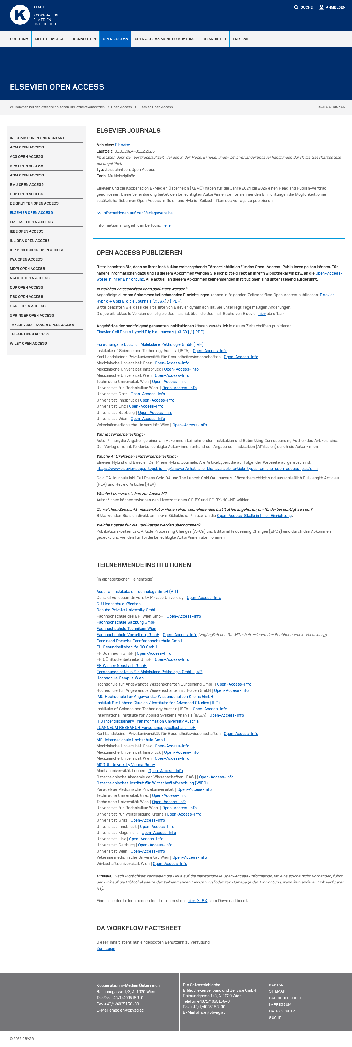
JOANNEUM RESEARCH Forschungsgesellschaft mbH (146, 727)
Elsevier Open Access (155, 107)
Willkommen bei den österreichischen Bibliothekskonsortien (57, 107)
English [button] (240, 39)
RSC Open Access (26, 297)
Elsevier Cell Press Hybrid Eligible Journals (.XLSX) (143, 332)
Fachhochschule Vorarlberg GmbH (128, 634)
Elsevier (122, 145)
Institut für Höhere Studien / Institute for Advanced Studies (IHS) (158, 703)
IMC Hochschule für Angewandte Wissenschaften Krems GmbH (155, 696)
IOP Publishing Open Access (37, 250)
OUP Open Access (26, 287)
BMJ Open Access (27, 185)
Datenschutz (282, 1011)
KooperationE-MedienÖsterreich (45, 15)
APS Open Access (26, 166)
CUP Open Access (26, 194)
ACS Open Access (26, 156)
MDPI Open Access (27, 269)
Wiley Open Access (28, 343)
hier (262, 313)
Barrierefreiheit (286, 998)
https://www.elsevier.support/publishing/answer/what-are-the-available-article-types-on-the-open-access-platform (207, 468)
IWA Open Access (26, 259)
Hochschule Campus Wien (120, 678)
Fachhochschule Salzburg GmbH (126, 622)
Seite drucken (331, 107)
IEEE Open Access (26, 231)
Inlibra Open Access (30, 241)
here (166, 225)
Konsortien (84, 39)
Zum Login (106, 948)
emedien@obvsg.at (126, 1010)
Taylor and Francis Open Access (42, 325)
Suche (275, 1018)
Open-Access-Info (210, 351)
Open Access (121, 107)
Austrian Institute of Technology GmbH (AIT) (137, 591)
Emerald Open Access (31, 222)
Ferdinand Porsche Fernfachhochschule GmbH (139, 641)
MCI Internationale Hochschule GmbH (131, 740)
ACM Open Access (27, 147)
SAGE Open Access (28, 306)
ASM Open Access (27, 175)
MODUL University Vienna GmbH (126, 765)
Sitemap (277, 991)
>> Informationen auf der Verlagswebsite (135, 213)
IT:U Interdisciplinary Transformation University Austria (148, 721)
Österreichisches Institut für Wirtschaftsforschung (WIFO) (152, 783)
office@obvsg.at (210, 1012)
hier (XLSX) (198, 901)
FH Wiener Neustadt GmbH (122, 666)
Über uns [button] (19, 39)
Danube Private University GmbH (127, 610)
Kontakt (277, 985)
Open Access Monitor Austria (164, 39)
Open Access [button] (115, 39)
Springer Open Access (32, 315)
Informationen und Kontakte (38, 138)
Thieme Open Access (29, 334)
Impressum (280, 1004)
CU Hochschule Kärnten (119, 604)
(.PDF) (176, 301)
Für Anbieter (213, 39)
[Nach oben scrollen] (341, 1042)
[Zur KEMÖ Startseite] (20, 15)
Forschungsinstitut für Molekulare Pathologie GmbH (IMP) (150, 344)
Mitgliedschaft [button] (50, 39)
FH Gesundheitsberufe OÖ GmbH (127, 647)
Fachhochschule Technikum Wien (126, 628)
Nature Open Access (30, 278)
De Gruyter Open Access (34, 203)
